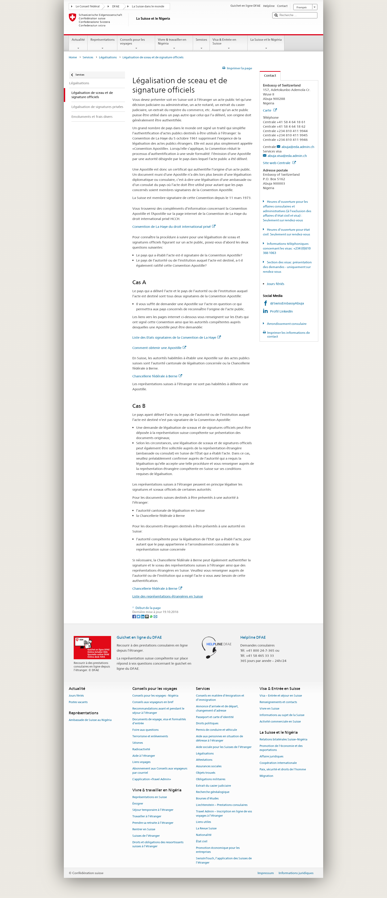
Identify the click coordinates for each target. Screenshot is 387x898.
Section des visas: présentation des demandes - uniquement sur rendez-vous (287, 266)
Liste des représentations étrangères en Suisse (167, 596)
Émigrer (137, 803)
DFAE (115, 6)
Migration (266, 776)
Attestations (204, 760)
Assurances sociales (208, 766)
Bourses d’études (207, 798)
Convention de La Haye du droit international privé (171, 226)
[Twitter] (139, 616)
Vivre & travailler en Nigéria (172, 41)
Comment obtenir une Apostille (156, 348)
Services (201, 39)
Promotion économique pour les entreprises (218, 850)
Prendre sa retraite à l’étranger (152, 822)
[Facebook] (134, 616)
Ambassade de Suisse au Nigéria (90, 720)
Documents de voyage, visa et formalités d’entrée (159, 721)
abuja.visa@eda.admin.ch (287, 156)
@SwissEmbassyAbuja (287, 303)
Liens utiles (203, 822)
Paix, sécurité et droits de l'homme (283, 769)
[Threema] (147, 616)
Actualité (78, 39)
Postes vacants (78, 702)
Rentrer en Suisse (143, 829)
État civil (201, 841)
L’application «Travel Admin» (151, 779)
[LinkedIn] (143, 616)
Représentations (102, 39)
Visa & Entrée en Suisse (224, 41)
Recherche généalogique (212, 792)
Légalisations (108, 57)
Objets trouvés (205, 772)
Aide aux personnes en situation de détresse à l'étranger (219, 738)
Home (73, 57)
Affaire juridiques (271, 756)
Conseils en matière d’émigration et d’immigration (220, 698)
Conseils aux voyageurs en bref (152, 702)
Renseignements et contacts (278, 702)
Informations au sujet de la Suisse (282, 715)
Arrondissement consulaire (286, 323)
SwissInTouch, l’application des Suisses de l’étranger (224, 860)
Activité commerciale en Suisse (280, 721)
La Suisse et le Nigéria (266, 39)
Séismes (137, 742)
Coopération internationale (278, 763)
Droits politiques (207, 723)
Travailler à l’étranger (146, 816)
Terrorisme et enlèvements (150, 736)
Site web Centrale (277, 163)
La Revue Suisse (206, 828)
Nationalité (203, 835)
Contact (268, 75)
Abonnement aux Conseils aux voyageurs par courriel (159, 770)
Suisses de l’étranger (146, 835)
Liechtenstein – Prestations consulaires (221, 805)
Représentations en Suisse (149, 797)
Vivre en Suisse (269, 708)
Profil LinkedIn (282, 311)
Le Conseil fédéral (88, 6)
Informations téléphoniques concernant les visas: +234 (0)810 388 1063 (287, 248)
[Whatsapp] (151, 616)
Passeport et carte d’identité (215, 717)
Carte (267, 110)
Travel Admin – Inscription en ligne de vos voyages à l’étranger (224, 813)
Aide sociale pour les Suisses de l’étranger (224, 747)
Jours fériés (275, 284)
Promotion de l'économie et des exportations (281, 748)
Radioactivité (141, 749)
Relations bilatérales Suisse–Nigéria (283, 739)
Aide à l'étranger (143, 755)
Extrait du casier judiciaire (213, 785)
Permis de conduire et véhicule (216, 730)
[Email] (155, 616)
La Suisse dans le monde (148, 6)
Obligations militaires (210, 779)
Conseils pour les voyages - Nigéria (155, 695)
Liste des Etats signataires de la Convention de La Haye (174, 337)
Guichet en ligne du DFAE (139, 637)
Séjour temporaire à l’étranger (152, 810)
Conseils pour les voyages (132, 41)
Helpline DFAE (253, 637)
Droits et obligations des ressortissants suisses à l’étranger (157, 844)
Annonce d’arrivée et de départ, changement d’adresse (217, 708)
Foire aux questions (145, 730)
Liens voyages (141, 762)
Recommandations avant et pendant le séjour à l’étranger (158, 710)
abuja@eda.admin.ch (298, 147)
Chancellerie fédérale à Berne (154, 376)
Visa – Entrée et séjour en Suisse (281, 695)
